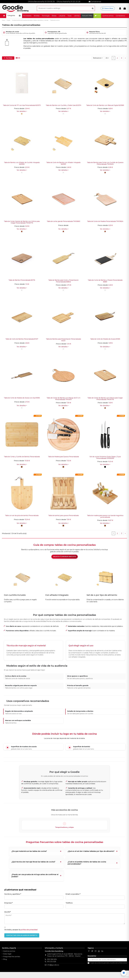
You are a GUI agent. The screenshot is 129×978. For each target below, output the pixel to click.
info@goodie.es (53, 965)
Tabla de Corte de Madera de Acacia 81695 (105, 339)
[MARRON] (21, 467)
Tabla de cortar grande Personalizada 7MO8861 (63, 221)
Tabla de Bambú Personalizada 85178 (22, 280)
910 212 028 (51, 962)
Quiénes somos (9, 951)
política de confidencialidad (119, 963)
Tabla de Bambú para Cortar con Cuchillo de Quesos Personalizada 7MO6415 (105, 163)
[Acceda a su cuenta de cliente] (120, 8)
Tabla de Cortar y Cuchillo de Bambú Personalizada (22, 457)
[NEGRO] (105, 467)
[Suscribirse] (124, 959)
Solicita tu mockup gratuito (64, 556)
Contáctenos (95, 2)
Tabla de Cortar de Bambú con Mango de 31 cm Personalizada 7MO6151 (63, 398)
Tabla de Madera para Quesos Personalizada (63, 457)
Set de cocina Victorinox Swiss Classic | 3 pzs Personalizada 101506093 (105, 457)
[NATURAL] (21, 114)
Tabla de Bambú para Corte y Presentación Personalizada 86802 (63, 281)
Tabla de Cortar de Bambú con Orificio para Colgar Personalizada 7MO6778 (105, 398)
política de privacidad (29, 930)
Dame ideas (108, 8)
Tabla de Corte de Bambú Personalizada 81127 (22, 339)
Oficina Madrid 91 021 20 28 (69, 2)
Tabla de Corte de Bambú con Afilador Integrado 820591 (63, 163)
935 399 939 (52, 959)
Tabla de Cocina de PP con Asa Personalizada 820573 (22, 105)
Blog (5, 959)
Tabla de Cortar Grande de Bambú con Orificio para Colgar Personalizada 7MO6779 (22, 222)
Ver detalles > (22, 111)
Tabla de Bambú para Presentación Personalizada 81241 (63, 340)
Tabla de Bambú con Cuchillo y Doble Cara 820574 (63, 105)
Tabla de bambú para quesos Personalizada (63, 515)
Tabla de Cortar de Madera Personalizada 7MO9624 (105, 221)
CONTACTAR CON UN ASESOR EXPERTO (21, 935)
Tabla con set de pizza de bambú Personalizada (21, 515)
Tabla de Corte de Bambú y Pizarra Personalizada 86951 (105, 281)
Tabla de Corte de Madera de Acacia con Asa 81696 (22, 398)
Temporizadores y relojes (64, 827)
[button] (14, 15)
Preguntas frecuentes (11, 956)
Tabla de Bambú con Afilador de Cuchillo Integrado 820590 (22, 163)
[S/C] (63, 114)
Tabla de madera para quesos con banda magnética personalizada (105, 516)
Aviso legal (7, 954)
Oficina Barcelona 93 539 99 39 (41, 2)
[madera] (105, 172)
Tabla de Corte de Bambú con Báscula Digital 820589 (105, 105)
